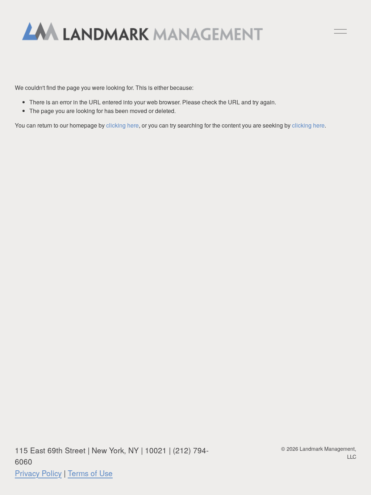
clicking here (122, 125)
